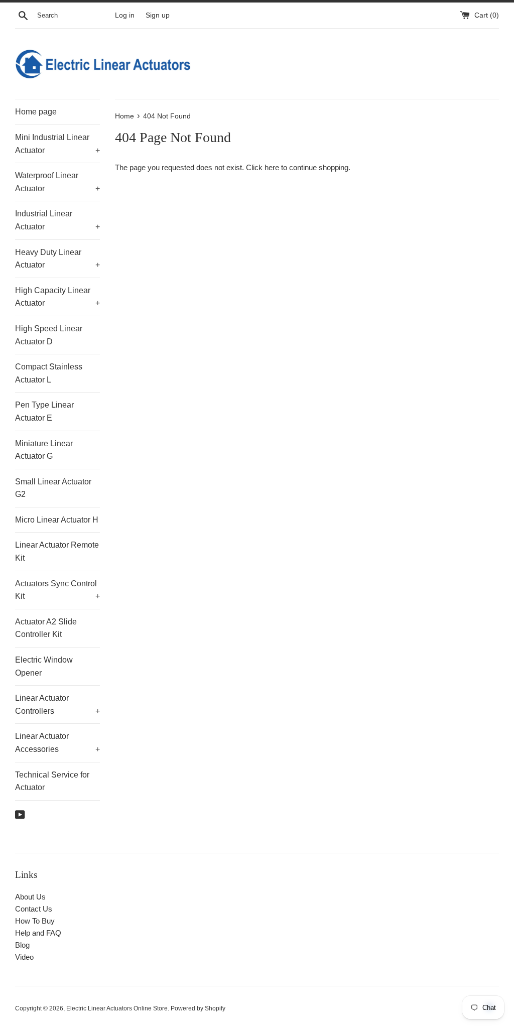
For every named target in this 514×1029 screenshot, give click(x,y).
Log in (125, 15)
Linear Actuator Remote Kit (57, 551)
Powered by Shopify (198, 1008)
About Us (30, 896)
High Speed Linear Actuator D (48, 335)
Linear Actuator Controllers (57, 704)
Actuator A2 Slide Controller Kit (46, 628)
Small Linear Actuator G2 (53, 488)
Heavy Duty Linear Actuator (57, 259)
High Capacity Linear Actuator (57, 297)
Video (24, 957)
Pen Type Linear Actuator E (44, 411)
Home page (36, 111)
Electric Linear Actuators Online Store (117, 1008)
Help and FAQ (38, 933)
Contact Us (33, 909)
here (272, 167)
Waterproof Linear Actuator (57, 182)
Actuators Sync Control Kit (57, 590)
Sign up (158, 15)
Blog (22, 945)
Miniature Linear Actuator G (44, 450)
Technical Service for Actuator (52, 781)
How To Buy (35, 921)
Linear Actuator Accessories (57, 742)
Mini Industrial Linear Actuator (57, 144)
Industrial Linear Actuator (57, 220)
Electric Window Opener (44, 666)
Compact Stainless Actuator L (48, 373)
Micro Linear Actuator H (56, 520)
